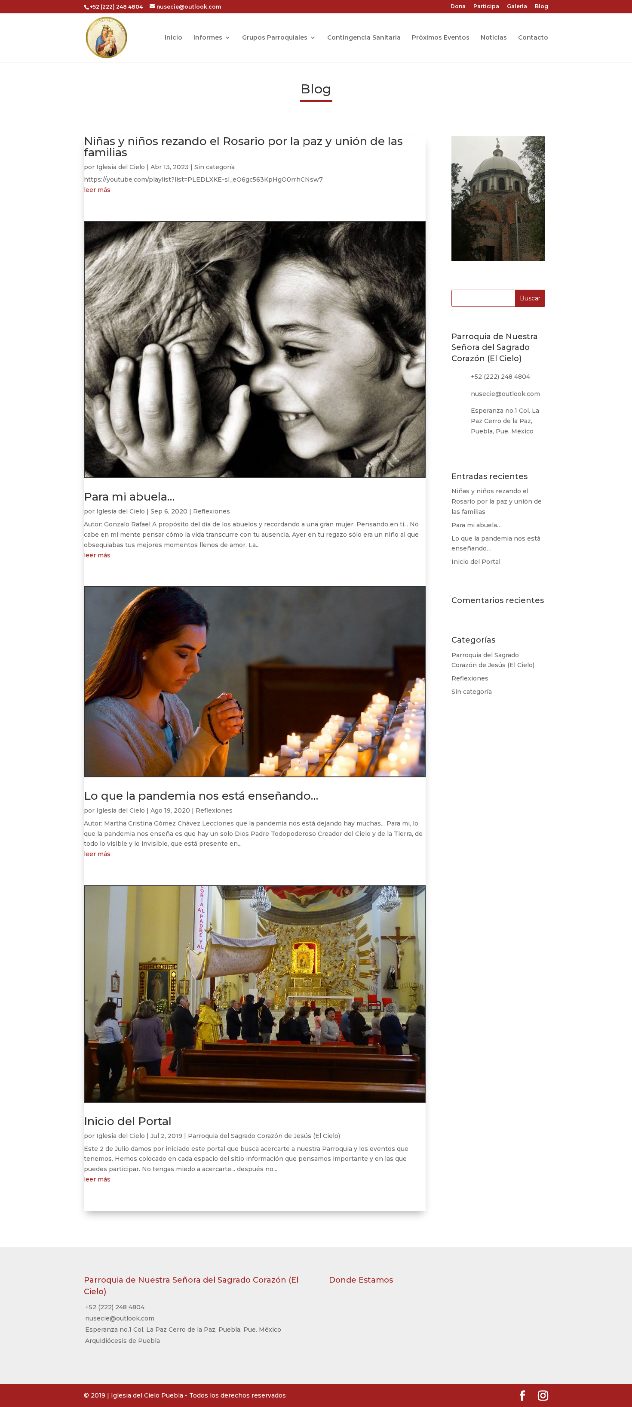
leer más (97, 190)
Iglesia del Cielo (120, 167)
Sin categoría (214, 167)
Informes (207, 37)
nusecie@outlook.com (119, 1318)
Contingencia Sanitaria (364, 37)
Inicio (173, 37)
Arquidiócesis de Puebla (122, 1341)
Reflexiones (211, 511)
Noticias (494, 37)
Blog (541, 6)
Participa (486, 6)
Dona (458, 6)
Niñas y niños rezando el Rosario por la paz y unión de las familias (243, 146)
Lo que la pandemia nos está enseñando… (201, 796)
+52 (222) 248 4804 (500, 376)
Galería (517, 6)
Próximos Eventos (440, 37)
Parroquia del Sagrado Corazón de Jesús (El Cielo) (264, 1136)
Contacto (533, 37)
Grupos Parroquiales (274, 37)
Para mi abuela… (129, 497)
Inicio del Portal (128, 1121)
